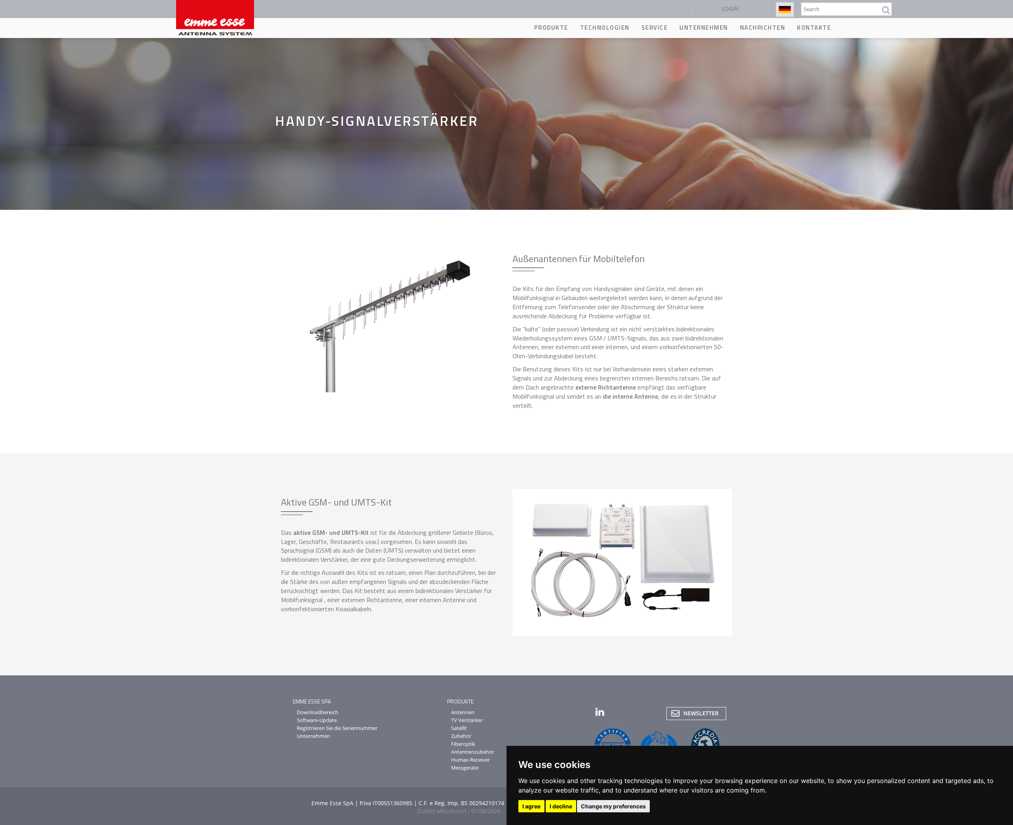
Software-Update (317, 720)
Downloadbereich (317, 712)
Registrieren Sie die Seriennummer (337, 728)
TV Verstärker (467, 720)
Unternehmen (313, 735)
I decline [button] (561, 806)
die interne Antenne (630, 396)
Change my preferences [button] (613, 806)
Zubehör (461, 735)
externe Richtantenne (605, 387)
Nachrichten (762, 27)
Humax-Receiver (470, 759)
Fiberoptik (463, 743)
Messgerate (464, 767)
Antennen (462, 712)
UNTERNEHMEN (703, 27)
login (730, 8)
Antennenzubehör (472, 751)
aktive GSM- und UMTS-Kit (331, 532)
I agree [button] (531, 806)
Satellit (459, 728)
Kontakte (814, 27)
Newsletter (701, 713)
